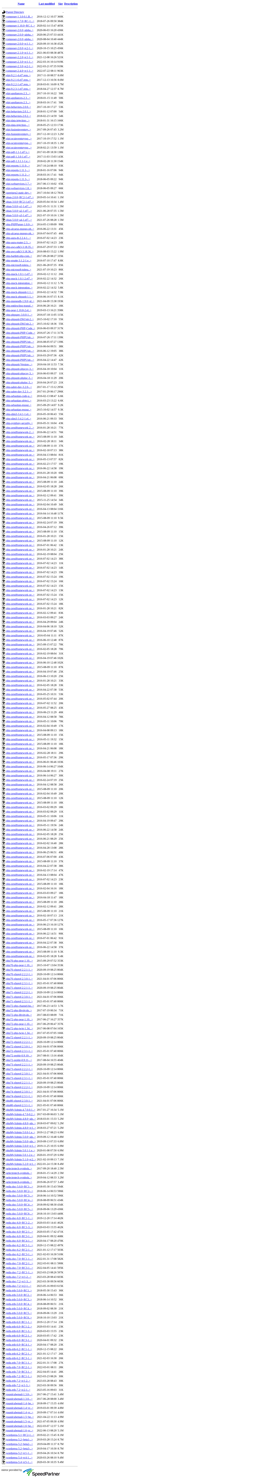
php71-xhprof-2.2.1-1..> (19, 987)
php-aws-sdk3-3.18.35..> (20, 246)
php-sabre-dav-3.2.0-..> (19, 387)
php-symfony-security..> (19, 423)
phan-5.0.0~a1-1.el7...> (19, 206)
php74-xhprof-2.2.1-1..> (19, 1082)
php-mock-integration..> (19, 283)
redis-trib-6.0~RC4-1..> (19, 1344)
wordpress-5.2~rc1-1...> (19, 1453)
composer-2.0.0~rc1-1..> (19, 43)
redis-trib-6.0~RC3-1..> (19, 1340)
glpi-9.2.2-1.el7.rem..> (18, 84)
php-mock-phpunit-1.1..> (20, 292)
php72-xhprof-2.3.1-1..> (19, 1051)
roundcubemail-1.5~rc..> (19, 1421)
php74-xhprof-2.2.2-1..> (19, 1087)
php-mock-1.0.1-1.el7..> (19, 274)
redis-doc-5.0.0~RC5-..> (19, 1209)
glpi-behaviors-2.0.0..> (18, 106)
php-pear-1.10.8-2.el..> (18, 310)
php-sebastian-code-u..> (19, 396)
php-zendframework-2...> (20, 427)
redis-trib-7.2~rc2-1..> (18, 1389)
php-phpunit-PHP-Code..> (20, 328)
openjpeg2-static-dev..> (19, 192)
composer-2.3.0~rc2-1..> (19, 66)
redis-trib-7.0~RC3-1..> (19, 1371)
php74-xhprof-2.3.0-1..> (19, 1091)
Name (21, 3)
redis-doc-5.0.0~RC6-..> (19, 1213)
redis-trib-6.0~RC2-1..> (19, 1335)
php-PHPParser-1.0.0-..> (19, 224)
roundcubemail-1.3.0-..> (19, 1394)
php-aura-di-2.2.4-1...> (18, 237)
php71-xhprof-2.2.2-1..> (19, 992)
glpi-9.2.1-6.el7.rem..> (18, 79)
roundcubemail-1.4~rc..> (19, 1407)
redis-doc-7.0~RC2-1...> (19, 1263)
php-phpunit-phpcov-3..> (20, 368)
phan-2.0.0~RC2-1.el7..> (20, 197)
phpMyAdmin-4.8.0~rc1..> (21, 1127)
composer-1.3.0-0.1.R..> (19, 16)
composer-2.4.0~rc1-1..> (19, 70)
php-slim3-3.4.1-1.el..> (18, 414)
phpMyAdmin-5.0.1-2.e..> (20, 1154)
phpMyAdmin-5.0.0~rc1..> (21, 1145)
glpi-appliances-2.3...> (18, 93)
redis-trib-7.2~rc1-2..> (18, 1380)
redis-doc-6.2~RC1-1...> (19, 1245)
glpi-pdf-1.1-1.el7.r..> (18, 152)
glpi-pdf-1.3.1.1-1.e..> (18, 161)
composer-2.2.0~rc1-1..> (19, 57)
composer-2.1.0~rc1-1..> (19, 52)
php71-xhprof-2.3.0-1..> (19, 996)
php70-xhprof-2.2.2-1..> (19, 974)
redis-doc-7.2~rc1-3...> (18, 1281)
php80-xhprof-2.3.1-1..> (19, 1105)
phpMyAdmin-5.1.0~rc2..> (21, 1159)
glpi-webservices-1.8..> (19, 188)
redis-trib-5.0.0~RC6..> (19, 1317)
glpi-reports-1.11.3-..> (18, 179)
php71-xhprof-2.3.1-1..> (19, 1001)
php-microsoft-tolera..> (18, 265)
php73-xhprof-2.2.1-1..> (19, 1064)
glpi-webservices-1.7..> (19, 183)
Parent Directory (15, 12)
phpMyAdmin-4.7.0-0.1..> (20, 1109)
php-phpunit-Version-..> (19, 364)
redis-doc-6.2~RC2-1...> (19, 1249)
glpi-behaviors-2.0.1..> (18, 111)
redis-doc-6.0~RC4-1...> (19, 1240)
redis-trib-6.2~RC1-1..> (19, 1349)
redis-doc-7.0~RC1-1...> (19, 1258)
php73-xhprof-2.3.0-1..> (19, 1073)
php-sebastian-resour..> (18, 405)
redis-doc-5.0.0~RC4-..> (19, 1200)
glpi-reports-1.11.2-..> (18, 174)
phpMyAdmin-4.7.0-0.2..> (20, 1114)
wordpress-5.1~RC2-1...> (20, 1435)
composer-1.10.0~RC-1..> (20, 25)
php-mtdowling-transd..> (19, 305)
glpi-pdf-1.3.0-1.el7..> (18, 156)
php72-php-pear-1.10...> (19, 1019)
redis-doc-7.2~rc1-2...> (18, 1276)
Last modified (47, 3)
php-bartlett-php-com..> (19, 256)
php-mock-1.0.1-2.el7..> (19, 278)
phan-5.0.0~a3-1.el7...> (19, 215)
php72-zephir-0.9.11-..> (19, 1060)
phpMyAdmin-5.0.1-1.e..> (20, 1150)
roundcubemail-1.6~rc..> (19, 1430)
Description (71, 3)
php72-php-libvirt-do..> (19, 1010)
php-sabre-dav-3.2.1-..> (19, 391)
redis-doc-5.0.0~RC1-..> (19, 1186)
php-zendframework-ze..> (20, 436)
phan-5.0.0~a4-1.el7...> (19, 219)
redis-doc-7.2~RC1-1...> (19, 1272)
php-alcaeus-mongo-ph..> (20, 228)
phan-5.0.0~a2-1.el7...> (19, 210)
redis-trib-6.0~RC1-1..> (19, 1322)
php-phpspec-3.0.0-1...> (19, 314)
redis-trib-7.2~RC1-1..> (19, 1376)
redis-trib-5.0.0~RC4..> (19, 1304)
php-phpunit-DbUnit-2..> (20, 319)
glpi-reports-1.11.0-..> (18, 165)
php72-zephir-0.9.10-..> (19, 1055)
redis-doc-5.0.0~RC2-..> (19, 1191)
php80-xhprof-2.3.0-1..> (19, 1100)
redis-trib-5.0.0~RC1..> (19, 1290)
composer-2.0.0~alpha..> (19, 30)
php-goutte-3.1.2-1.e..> (18, 260)
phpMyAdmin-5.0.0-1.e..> (20, 1132)
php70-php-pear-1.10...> (19, 960)
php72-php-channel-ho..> (20, 1005)
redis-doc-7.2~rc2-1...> (18, 1285)
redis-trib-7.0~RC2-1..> (19, 1367)
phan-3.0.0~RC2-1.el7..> (20, 201)
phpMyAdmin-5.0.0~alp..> (21, 1136)
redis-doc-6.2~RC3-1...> (19, 1254)
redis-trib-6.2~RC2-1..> (19, 1353)
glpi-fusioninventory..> (18, 129)
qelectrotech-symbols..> (19, 1168)
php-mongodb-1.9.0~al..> (20, 301)
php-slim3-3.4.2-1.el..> (18, 418)
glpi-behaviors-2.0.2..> (18, 115)
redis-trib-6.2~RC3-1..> (19, 1358)
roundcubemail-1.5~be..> (20, 1416)
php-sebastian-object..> (18, 400)
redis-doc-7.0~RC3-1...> (19, 1267)
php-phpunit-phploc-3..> (19, 377)
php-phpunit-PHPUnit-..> (20, 337)
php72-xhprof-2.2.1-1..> (19, 1037)
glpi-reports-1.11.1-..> (18, 170)
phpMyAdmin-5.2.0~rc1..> (21, 1163)
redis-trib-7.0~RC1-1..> (19, 1362)
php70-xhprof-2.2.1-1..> (19, 969)
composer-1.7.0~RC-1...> (20, 21)
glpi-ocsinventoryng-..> (19, 138)
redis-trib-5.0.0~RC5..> (19, 1313)
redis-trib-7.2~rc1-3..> (18, 1385)
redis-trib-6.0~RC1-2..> (19, 1326)
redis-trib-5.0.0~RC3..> (19, 1299)
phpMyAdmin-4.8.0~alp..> (21, 1118)
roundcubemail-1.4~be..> (20, 1403)
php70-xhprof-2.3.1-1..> (19, 983)
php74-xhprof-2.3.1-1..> (19, 1096)
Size (60, 3)
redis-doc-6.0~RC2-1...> (19, 1231)
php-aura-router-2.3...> (18, 242)
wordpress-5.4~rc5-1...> (19, 1462)
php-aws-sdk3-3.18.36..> (20, 251)
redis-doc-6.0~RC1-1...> (19, 1218)
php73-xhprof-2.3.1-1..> (19, 1078)
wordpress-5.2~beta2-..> (19, 1444)
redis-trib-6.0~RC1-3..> (19, 1331)
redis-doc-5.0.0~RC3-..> (19, 1195)
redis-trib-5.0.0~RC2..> (19, 1294)
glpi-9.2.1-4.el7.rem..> (18, 75)
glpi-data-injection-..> (18, 120)
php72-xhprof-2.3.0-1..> (19, 1046)
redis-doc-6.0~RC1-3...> (19, 1227)
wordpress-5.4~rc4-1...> (19, 1457)
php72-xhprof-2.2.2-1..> (19, 1042)
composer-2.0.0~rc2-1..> (19, 48)
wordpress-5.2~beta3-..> (19, 1448)
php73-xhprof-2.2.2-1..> (19, 1069)
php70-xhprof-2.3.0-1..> (19, 978)
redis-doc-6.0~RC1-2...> (19, 1222)
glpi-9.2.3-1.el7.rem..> (18, 88)
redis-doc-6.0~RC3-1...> (19, 1236)
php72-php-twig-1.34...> (19, 1028)
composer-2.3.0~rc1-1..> (19, 61)
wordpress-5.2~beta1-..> (19, 1439)
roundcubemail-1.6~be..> (20, 1425)
